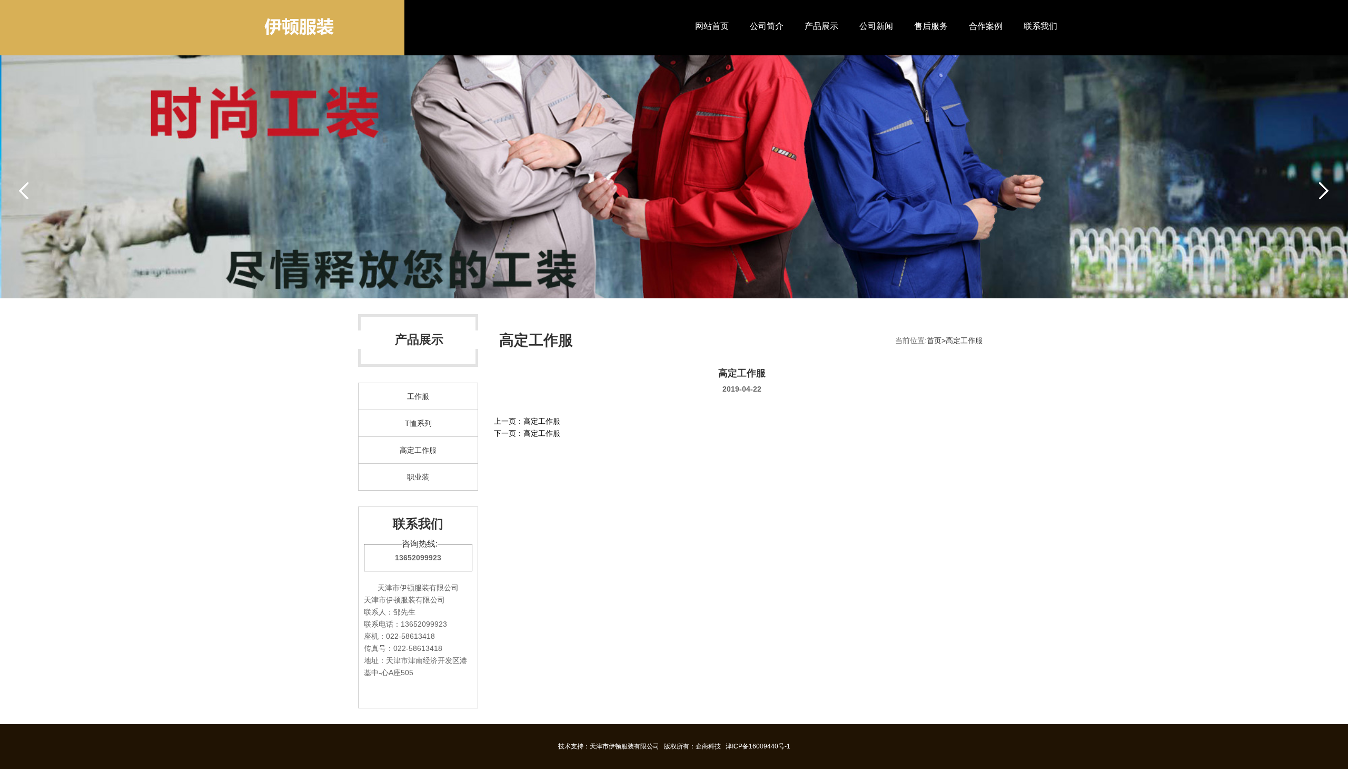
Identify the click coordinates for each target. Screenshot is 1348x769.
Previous (24, 189)
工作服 (418, 396)
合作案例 (986, 26)
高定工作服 (418, 450)
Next (1324, 189)
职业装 (418, 477)
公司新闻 (876, 26)
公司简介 (767, 26)
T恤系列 (418, 423)
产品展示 (821, 26)
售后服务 (931, 26)
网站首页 (712, 26)
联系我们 (1040, 26)
